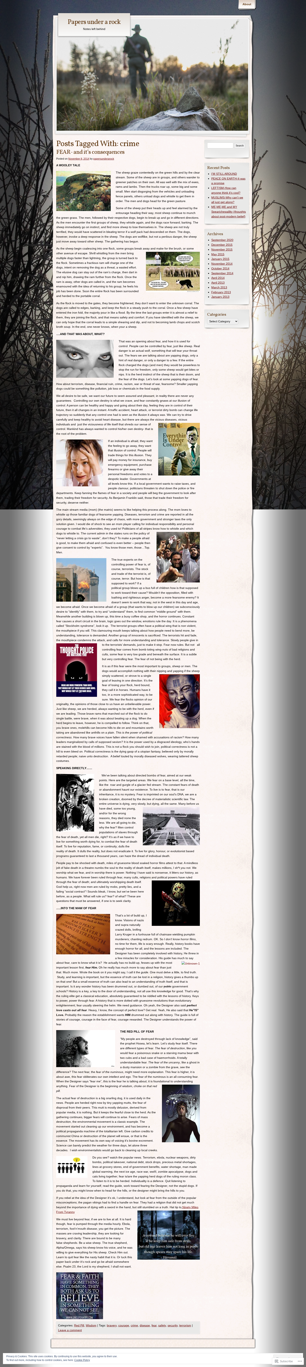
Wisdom (91, 1325)
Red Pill (79, 1325)
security (173, 1325)
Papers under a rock (94, 22)
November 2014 (222, 263)
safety (162, 1325)
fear (154, 1325)
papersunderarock (103, 158)
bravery (112, 1325)
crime (134, 1325)
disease (145, 1325)
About (247, 4)
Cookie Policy (82, 1360)
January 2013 (220, 296)
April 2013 (218, 282)
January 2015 (220, 259)
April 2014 (218, 277)
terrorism (185, 1325)
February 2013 (221, 292)
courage (123, 1325)
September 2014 (222, 273)
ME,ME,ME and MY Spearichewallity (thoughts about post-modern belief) (228, 211)
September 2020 (222, 240)
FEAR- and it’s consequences (90, 152)
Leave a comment (70, 1330)
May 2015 (217, 254)
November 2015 (222, 249)
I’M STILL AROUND (224, 173)
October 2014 (220, 268)
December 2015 (222, 244)
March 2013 (219, 287)
